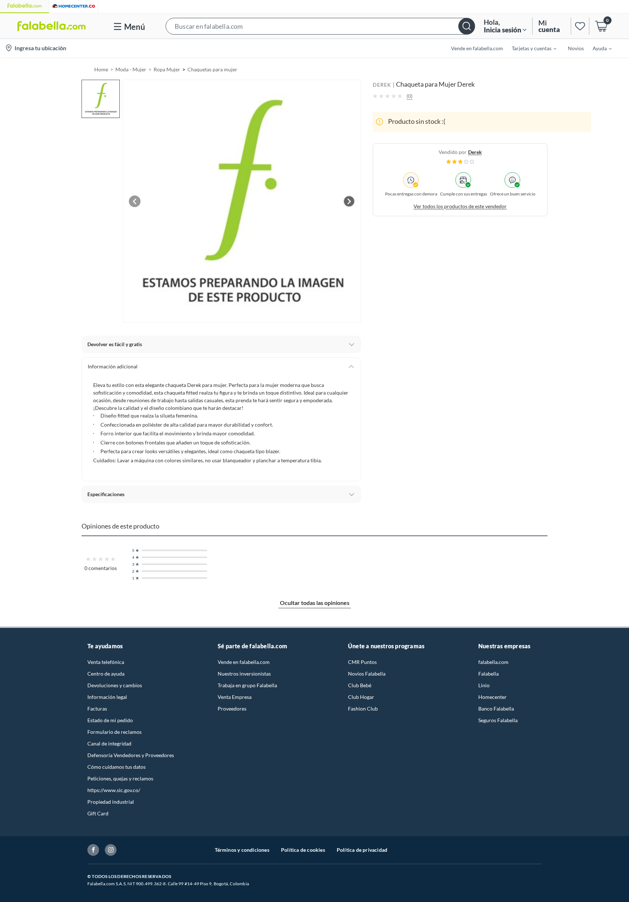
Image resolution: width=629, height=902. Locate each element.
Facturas (97, 708)
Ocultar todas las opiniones (314, 602)
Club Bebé (359, 685)
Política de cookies (303, 850)
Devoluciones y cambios (114, 685)
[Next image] (349, 201)
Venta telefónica (105, 662)
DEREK (382, 85)
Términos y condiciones (242, 850)
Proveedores (232, 708)
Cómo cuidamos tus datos (116, 767)
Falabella (488, 673)
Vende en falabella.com (244, 662)
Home (101, 69)
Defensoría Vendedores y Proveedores (130, 755)
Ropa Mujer (167, 69)
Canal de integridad (109, 743)
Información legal (107, 697)
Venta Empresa (235, 697)
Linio (484, 685)
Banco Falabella (496, 708)
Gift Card (97, 813)
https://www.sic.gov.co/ (113, 790)
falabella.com (493, 662)
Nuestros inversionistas (244, 673)
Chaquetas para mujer (212, 69)
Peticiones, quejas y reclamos (120, 778)
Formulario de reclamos (114, 732)
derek (475, 152)
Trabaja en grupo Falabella (247, 685)
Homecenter (492, 697)
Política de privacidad (362, 850)
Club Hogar (361, 697)
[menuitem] (529, 48)
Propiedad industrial (110, 802)
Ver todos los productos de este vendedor (460, 206)
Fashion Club (363, 708)
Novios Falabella (366, 673)
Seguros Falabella (498, 720)
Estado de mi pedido (110, 720)
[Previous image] (135, 201)
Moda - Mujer (130, 69)
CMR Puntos (362, 662)
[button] (320, 26)
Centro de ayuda (105, 673)
